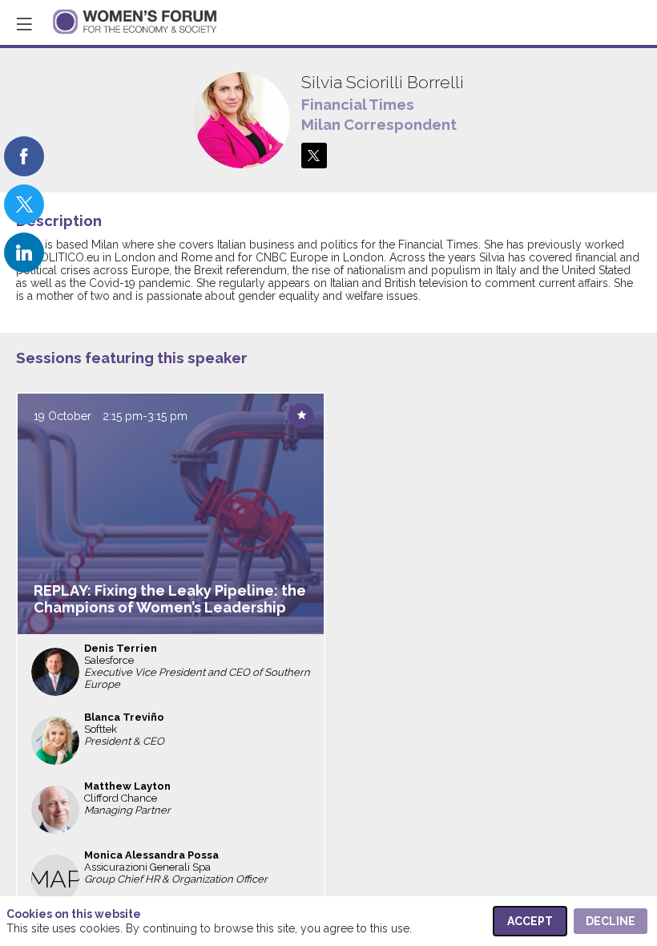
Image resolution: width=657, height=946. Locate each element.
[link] (24, 156)
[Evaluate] (301, 416)
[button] (24, 24)
